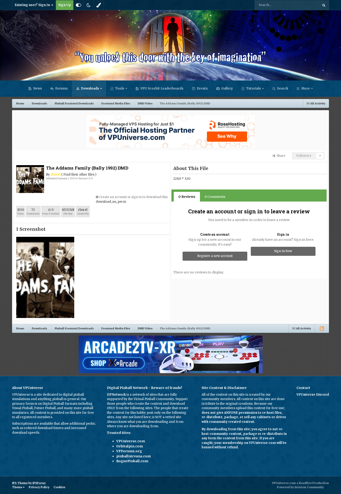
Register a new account (215, 256)
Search (282, 88)
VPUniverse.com (130, 441)
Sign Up (64, 5)
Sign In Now (283, 251)
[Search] (324, 5)
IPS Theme (20, 483)
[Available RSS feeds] (322, 328)
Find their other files (78, 174)
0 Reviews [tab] (186, 197)
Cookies (59, 487)
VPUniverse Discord (312, 395)
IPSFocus (39, 483)
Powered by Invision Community (300, 487)
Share (280, 156)
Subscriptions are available (32, 424)
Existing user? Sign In (33, 5)
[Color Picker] (98, 5)
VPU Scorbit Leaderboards (161, 88)
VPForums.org (129, 451)
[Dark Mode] (88, 5)
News (37, 88)
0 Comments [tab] (215, 197)
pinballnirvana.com (133, 456)
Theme (17, 487)
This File (306, 5)
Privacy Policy (39, 487)
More (306, 88)
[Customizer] (79, 5)
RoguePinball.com (132, 461)
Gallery (227, 88)
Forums (61, 88)
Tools (119, 88)
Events (202, 88)
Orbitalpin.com (129, 446)
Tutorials (253, 88)
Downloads (89, 88)
